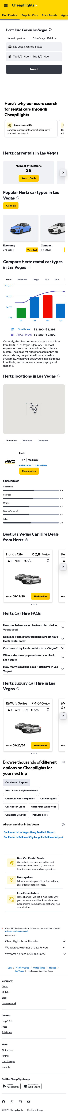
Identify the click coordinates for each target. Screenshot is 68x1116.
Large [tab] (36, 279)
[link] (29, 178)
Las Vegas (19, 971)
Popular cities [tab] (40, 814)
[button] (6, 5)
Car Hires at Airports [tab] (16, 782)
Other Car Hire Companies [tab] (20, 798)
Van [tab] (57, 279)
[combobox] (16, 38)
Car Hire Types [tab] (48, 798)
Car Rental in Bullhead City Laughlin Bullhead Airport (33, 837)
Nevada (52, 968)
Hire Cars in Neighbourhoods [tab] (21, 790)
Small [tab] (9, 279)
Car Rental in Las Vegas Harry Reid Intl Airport (29, 832)
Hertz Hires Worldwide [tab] (43, 806)
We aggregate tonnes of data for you (26, 947)
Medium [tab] (22, 279)
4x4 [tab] (47, 279)
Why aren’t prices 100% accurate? (25, 954)
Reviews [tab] (27, 440)
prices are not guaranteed (16, 931)
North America (22, 968)
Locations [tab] (43, 440)
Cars (10, 968)
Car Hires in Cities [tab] (15, 806)
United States (39, 968)
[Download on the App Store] (32, 1086)
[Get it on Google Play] (11, 1086)
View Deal (32, 250)
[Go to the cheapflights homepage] (25, 5)
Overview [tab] (11, 440)
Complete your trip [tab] (16, 814)
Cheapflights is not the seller (22, 941)
